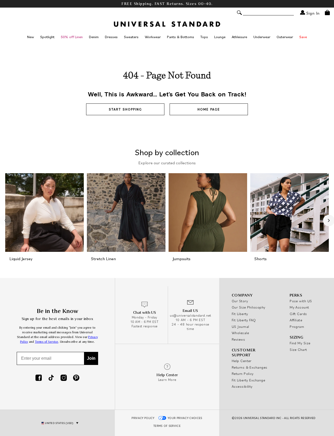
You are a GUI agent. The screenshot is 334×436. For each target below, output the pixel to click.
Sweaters (131, 36)
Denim (94, 36)
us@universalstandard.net (190, 315)
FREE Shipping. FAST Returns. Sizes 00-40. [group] (167, 3)
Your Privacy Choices (185, 418)
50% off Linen (72, 36)
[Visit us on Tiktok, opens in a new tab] (51, 378)
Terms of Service (46, 342)
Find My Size (300, 343)
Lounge (219, 36)
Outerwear (285, 36)
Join (91, 358)
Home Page (209, 109)
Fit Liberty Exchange (248, 380)
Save (303, 36)
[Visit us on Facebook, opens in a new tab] (38, 378)
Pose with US (301, 301)
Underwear (261, 36)
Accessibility (242, 386)
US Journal (240, 326)
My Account (299, 307)
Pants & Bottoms (180, 36)
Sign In (312, 13)
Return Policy (243, 373)
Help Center (242, 360)
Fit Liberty (240, 313)
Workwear (153, 36)
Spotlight (47, 36)
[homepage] (167, 24)
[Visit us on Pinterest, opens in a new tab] (76, 378)
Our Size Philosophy (248, 307)
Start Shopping (125, 109)
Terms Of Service (167, 426)
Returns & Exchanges (249, 367)
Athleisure (239, 36)
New (30, 36)
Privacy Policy (143, 418)
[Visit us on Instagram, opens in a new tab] (64, 378)
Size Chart (298, 349)
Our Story (240, 301)
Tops (204, 36)
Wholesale (240, 332)
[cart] (327, 12)
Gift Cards (298, 313)
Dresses (111, 36)
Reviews (238, 339)
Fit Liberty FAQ (244, 320)
